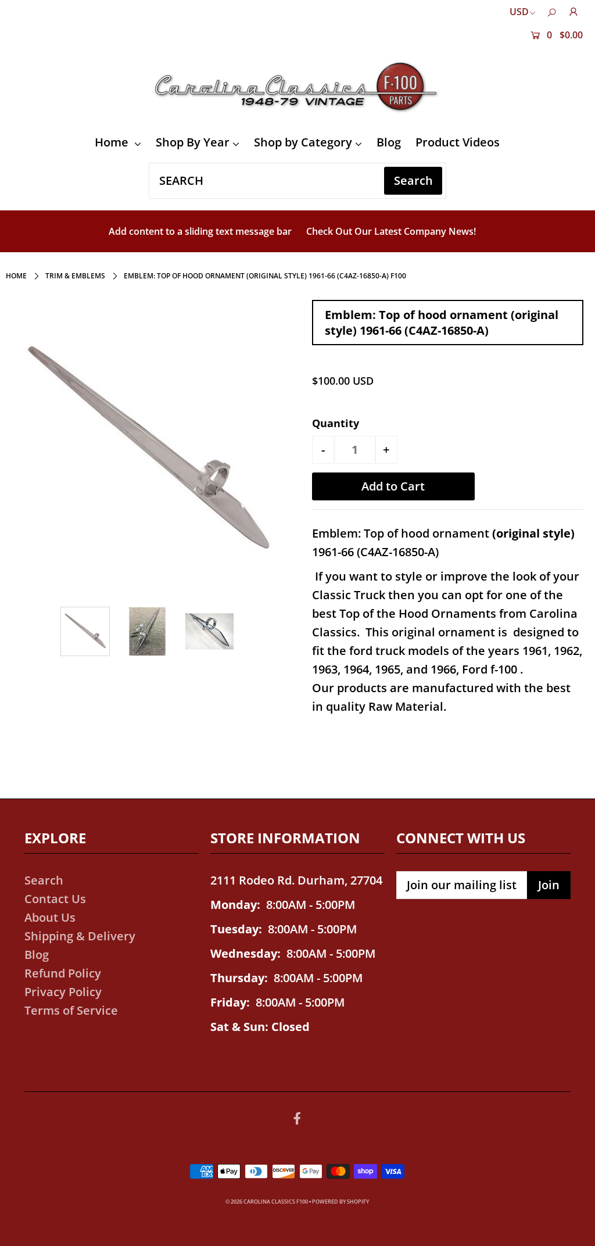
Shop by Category (303, 142)
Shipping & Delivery (79, 936)
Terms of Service (71, 1010)
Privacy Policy (63, 992)
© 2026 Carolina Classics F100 (266, 1201)
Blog (389, 142)
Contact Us (55, 899)
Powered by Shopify (340, 1201)
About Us (50, 917)
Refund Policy (62, 973)
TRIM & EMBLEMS (75, 276)
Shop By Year (193, 142)
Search (43, 880)
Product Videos (457, 142)
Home (113, 142)
